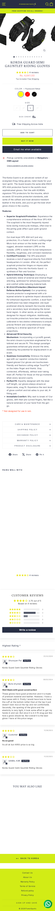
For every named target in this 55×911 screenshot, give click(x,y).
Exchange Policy (27, 435)
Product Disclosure (27, 446)
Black (34, 94)
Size (27, 103)
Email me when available (27, 149)
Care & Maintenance (27, 424)
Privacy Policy (27, 895)
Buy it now (27, 141)
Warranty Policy (27, 440)
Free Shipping (33, 79)
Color (27, 89)
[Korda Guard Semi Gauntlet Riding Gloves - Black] (10, 565)
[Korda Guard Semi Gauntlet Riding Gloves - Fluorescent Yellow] (4, 565)
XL (37, 108)
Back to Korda (29, 858)
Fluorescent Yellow (21, 94)
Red (27, 94)
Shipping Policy (27, 430)
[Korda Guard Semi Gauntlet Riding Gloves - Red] (7, 565)
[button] (22, 72)
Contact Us (27, 873)
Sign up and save (26, 903)
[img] (8, 656)
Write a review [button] (27, 629)
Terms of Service (27, 886)
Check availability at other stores (20, 166)
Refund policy (27, 891)
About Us (27, 877)
